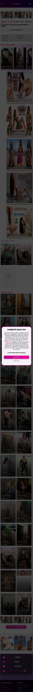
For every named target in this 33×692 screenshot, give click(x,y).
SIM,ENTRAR (16, 357)
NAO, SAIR (16, 361)
